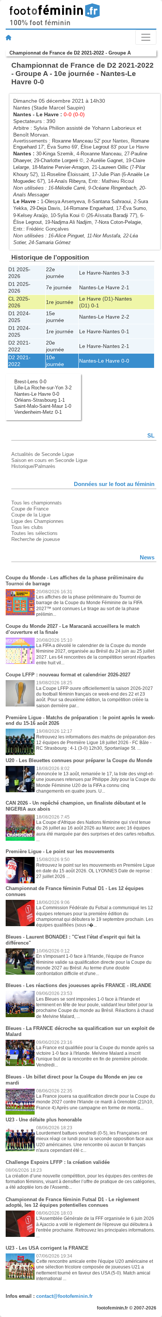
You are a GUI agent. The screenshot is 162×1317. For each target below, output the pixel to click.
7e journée (59, 287)
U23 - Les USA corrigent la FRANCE (47, 1248)
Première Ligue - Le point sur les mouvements (60, 851)
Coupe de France (30, 509)
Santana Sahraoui (111, 201)
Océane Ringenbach (114, 188)
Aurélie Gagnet (106, 160)
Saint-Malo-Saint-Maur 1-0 (42, 406)
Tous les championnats (36, 503)
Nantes (22, 114)
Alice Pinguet (69, 235)
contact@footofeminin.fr (64, 1296)
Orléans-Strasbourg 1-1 (39, 400)
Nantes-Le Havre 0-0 (36, 394)
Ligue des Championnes (37, 521)
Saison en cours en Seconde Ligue (49, 460)
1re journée (59, 302)
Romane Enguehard (91, 208)
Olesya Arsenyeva (65, 201)
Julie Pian (109, 174)
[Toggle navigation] (145, 37)
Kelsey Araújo (32, 215)
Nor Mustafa (106, 235)
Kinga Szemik (58, 153)
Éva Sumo (58, 147)
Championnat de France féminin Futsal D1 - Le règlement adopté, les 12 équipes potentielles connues (72, 1202)
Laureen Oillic (113, 167)
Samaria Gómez (53, 242)
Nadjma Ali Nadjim (72, 222)
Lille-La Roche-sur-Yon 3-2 (43, 387)
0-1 (95, 305)
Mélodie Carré (70, 188)
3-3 (125, 273)
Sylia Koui (68, 215)
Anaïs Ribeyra (70, 181)
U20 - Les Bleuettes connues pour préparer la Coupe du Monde (79, 760)
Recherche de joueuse (35, 539)
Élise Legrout (95, 147)
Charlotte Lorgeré (59, 160)
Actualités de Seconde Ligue (42, 454)
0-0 (125, 361)
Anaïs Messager (31, 194)
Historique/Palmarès (33, 466)
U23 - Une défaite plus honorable (44, 1120)
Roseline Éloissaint (68, 174)
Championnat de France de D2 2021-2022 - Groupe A (70, 53)
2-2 (125, 317)
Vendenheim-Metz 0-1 (38, 412)
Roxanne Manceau (72, 141)
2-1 (125, 287)
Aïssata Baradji (111, 215)
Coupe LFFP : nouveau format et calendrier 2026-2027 (68, 674)
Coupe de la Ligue (30, 515)
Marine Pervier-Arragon (64, 167)
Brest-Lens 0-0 (30, 381)
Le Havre (47, 114)
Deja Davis (48, 208)
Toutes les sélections (34, 533)
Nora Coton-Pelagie (120, 222)
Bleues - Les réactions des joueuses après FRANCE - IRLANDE (78, 985)
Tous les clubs (27, 527)
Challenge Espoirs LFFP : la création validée (58, 1162)
